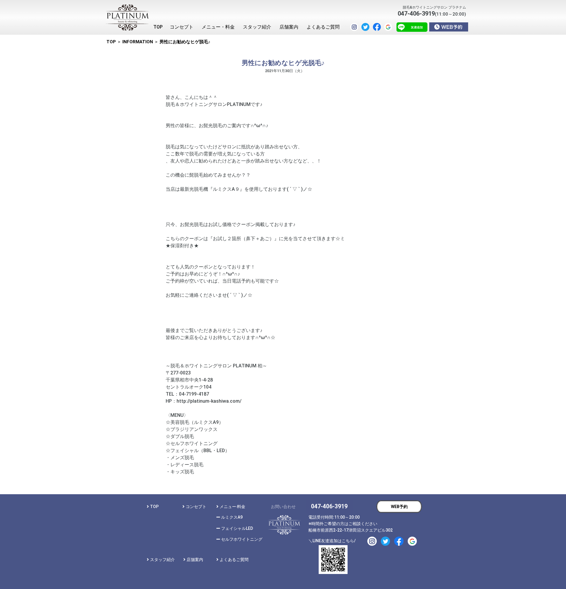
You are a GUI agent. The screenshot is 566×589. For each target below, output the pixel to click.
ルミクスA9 (232, 517)
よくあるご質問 (234, 559)
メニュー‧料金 (232, 506)
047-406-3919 (329, 506)
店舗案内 (195, 559)
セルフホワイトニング (241, 539)
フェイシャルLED (237, 528)
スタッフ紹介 (162, 559)
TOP (154, 506)
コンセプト (196, 506)
